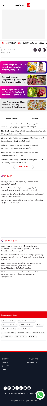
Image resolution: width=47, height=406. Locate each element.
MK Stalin (40, 325)
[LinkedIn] (21, 388)
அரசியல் (5, 362)
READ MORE (23, 167)
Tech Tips (32, 337)
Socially (24, 43)
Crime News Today (8, 333)
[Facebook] (35, 50)
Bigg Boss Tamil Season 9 (26, 321)
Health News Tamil (8, 329)
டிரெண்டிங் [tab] (35, 118)
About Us (6, 393)
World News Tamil (23, 333)
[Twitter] (39, 50)
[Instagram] (17, 388)
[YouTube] (13, 388)
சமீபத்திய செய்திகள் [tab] (12, 118)
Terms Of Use (15, 393)
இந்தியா (41, 43)
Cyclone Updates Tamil (10, 325)
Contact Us (24, 393)
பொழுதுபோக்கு (33, 359)
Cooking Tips (7, 337)
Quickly (12, 43)
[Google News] (25, 388)
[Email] (29, 388)
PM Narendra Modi (27, 325)
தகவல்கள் (5, 366)
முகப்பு (3, 50)
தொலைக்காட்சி (32, 362)
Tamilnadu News (23, 329)
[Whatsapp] (44, 50)
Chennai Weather (38, 333)
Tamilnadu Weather (8, 321)
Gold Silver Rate (20, 337)
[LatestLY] (22, 6)
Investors (33, 393)
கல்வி (4, 369)
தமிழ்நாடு (33, 43)
